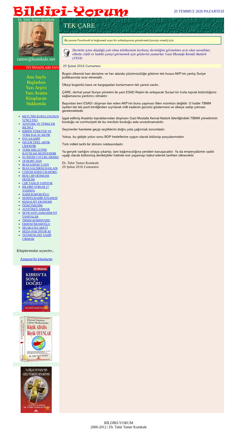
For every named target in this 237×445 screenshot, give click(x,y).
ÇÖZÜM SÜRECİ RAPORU (39, 172)
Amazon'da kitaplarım (36, 259)
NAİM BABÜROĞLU (35, 194)
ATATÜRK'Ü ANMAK (36, 209)
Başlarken (36, 82)
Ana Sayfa (36, 76)
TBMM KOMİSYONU (36, 220)
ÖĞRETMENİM (32, 205)
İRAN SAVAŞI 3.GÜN (35, 164)
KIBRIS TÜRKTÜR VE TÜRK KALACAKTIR (36, 133)
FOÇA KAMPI (31, 138)
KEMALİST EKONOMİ (37, 201)
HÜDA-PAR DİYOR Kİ (36, 231)
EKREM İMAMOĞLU (36, 224)
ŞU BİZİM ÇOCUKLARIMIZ (40, 157)
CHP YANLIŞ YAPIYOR (37, 183)
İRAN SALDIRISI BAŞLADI (40, 168)
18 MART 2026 (32, 161)
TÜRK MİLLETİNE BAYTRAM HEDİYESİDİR (39, 151)
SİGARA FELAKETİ (35, 227)
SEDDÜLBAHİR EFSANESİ (39, 198)
